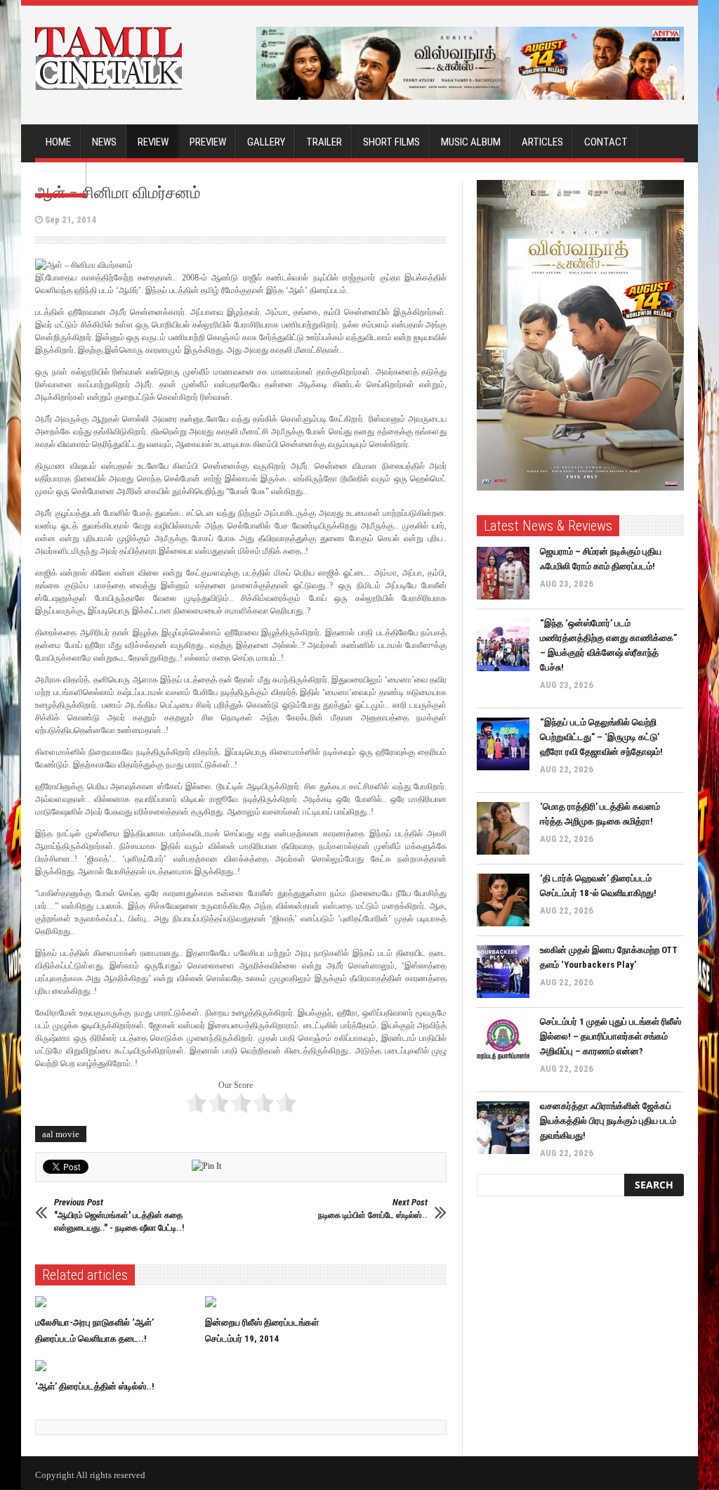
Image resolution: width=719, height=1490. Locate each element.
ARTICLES (542, 142)
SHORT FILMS (391, 142)
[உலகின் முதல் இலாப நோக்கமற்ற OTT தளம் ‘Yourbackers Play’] (503, 971)
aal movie (60, 1134)
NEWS (104, 142)
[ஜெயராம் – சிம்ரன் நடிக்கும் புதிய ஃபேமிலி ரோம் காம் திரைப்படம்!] (503, 573)
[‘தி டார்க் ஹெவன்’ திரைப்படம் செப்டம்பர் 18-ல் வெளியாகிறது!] (503, 900)
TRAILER (324, 142)
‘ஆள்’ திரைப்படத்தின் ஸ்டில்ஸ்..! (94, 1386)
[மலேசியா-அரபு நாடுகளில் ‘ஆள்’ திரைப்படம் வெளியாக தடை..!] (114, 1301)
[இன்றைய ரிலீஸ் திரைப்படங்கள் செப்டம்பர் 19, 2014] (284, 1301)
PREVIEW (208, 142)
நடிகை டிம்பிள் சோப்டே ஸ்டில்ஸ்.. (373, 1208)
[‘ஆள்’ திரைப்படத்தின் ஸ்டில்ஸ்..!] (114, 1365)
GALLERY (266, 142)
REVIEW (153, 142)
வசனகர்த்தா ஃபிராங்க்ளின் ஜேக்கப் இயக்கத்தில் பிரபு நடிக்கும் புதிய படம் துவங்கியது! (608, 1121)
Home (58, 142)
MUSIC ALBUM (471, 142)
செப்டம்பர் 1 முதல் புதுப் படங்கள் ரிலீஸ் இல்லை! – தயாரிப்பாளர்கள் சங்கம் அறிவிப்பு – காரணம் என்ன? (610, 1036)
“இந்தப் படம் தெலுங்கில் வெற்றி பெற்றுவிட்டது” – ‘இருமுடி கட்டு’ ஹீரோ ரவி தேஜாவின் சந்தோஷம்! (601, 737)
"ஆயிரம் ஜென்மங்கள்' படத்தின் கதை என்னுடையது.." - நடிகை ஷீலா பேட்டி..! (119, 1215)
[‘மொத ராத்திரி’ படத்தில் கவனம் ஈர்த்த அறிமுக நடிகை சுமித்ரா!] (503, 828)
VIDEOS (61, 177)
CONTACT (606, 142)
